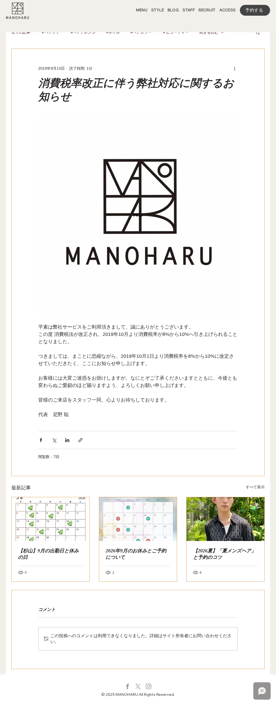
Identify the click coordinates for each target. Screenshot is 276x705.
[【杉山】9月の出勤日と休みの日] (50, 519)
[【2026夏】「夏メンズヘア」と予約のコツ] (225, 519)
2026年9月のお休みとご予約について (136, 554)
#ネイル (113, 32)
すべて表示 (255, 487)
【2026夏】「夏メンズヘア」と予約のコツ (224, 554)
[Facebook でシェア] (40, 440)
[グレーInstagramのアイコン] (148, 686)
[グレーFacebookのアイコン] (127, 686)
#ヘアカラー (140, 32)
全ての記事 (20, 32)
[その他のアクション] (234, 68)
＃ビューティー (175, 32)
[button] (257, 32)
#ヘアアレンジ (83, 32)
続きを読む (208, 32)
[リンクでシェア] (80, 440)
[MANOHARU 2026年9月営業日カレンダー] (138, 519)
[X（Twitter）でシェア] (54, 440)
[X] (138, 686)
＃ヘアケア (50, 32)
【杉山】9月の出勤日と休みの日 (48, 554)
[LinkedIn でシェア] (67, 440)
